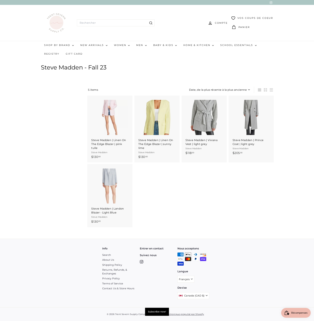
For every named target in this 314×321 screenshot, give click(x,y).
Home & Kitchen (197, 45)
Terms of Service (112, 283)
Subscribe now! (157, 311)
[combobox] (116, 22)
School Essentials (237, 45)
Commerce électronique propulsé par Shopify (178, 314)
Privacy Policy (111, 278)
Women (120, 45)
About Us (108, 259)
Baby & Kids (163, 45)
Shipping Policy (112, 264)
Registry (51, 53)
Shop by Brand (57, 45)
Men (140, 45)
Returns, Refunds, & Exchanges (114, 271)
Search (106, 254)
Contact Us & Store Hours (118, 288)
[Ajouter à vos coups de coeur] (130, 112)
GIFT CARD (74, 53)
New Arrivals (92, 45)
